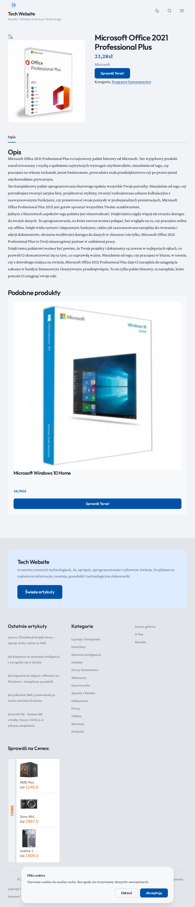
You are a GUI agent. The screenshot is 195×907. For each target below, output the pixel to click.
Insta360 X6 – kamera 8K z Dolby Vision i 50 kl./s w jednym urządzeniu (26, 720)
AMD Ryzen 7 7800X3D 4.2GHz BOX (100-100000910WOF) (29, 782)
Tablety (76, 716)
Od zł (29, 787)
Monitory (77, 724)
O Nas (139, 634)
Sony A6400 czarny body (29, 816)
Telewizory (78, 678)
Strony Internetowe (84, 670)
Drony (75, 708)
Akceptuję (154, 893)
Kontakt (140, 642)
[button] (10, 36)
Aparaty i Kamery (83, 693)
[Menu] (182, 10)
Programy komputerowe (131, 81)
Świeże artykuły (39, 591)
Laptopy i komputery (86, 639)
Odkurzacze (79, 701)
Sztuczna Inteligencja (86, 654)
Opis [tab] (12, 137)
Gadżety (77, 662)
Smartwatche (80, 685)
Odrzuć (126, 893)
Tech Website (21, 14)
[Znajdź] (169, 10)
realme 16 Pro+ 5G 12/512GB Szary (29, 851)
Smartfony (78, 647)
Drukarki (77, 731)
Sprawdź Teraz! (112, 73)
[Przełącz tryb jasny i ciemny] (157, 10)
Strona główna (145, 626)
